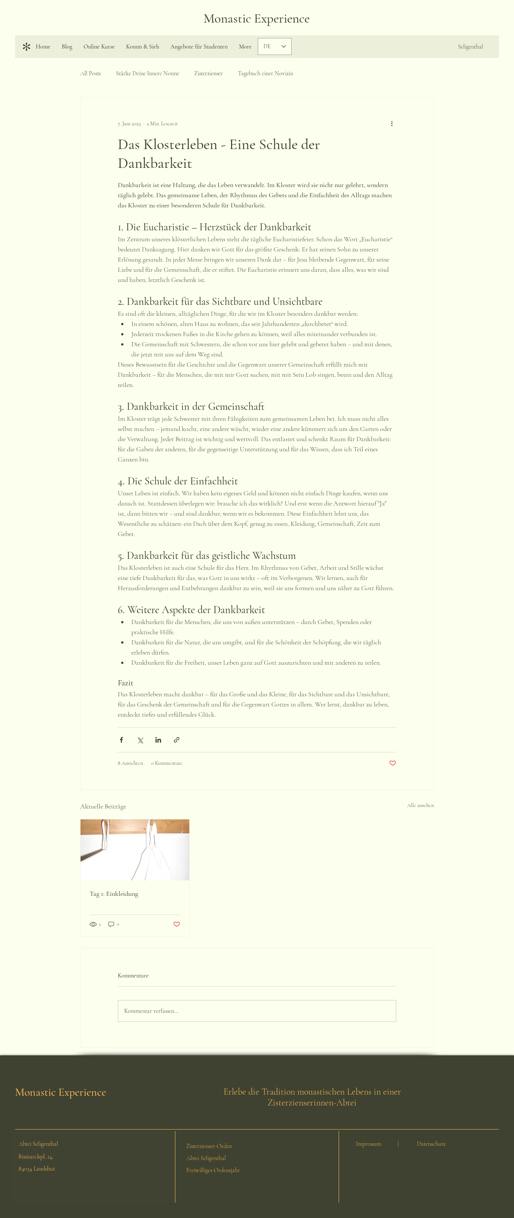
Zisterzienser (208, 73)
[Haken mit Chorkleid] (135, 849)
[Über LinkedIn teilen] (158, 739)
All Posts (90, 73)
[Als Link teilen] (176, 739)
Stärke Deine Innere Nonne (147, 73)
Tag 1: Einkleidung (114, 893)
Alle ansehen (420, 805)
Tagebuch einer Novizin (265, 73)
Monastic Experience (257, 18)
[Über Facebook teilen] (121, 739)
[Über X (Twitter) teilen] (139, 739)
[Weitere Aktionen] (391, 123)
